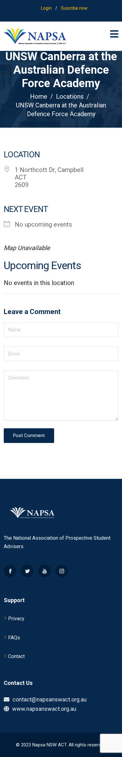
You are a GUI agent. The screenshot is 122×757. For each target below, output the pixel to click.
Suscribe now (74, 8)
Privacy (16, 619)
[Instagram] (61, 571)
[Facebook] (10, 571)
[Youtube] (44, 571)
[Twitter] (27, 571)
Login (46, 8)
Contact (16, 656)
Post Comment (29, 435)
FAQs (14, 638)
